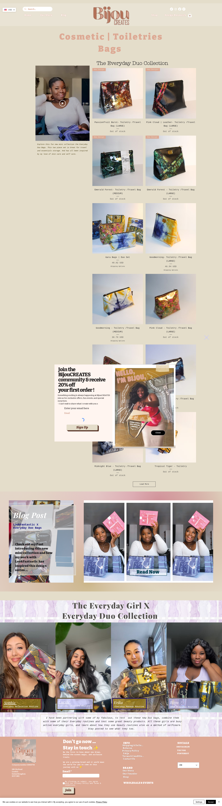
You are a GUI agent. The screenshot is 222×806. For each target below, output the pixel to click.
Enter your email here (76, 408)
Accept (211, 802)
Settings (199, 802)
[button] (206, 337)
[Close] (218, 802)
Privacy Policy (101, 802)
